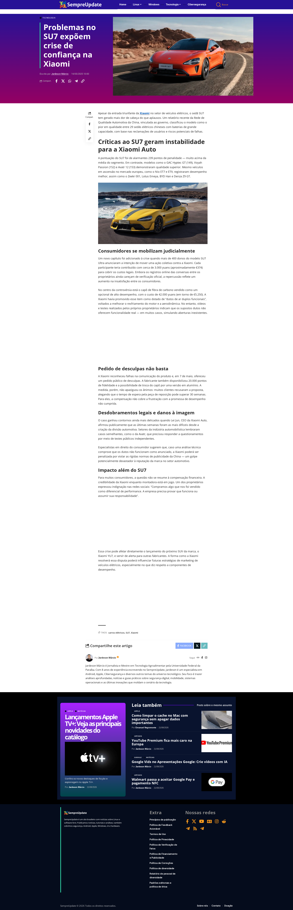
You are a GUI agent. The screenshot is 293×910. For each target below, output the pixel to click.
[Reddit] (224, 821)
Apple (70, 711)
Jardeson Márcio (60, 74)
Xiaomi (145, 113)
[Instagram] (206, 657)
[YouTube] (201, 821)
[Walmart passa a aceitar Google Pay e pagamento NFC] (216, 782)
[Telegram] (188, 828)
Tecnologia (49, 18)
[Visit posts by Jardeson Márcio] (89, 658)
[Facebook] (202, 657)
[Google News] (209, 821)
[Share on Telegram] (76, 81)
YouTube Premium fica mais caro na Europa (162, 742)
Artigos (138, 736)
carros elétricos (116, 632)
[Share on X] (63, 81)
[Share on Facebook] (56, 81)
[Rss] (195, 828)
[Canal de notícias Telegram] (202, 828)
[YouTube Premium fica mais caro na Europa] (216, 743)
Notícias (82, 711)
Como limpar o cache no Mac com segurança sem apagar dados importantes (160, 719)
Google (138, 757)
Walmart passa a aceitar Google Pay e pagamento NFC (163, 781)
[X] (194, 821)
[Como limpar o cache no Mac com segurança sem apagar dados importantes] (216, 720)
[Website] (198, 657)
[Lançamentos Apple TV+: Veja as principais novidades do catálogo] (93, 758)
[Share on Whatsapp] (70, 81)
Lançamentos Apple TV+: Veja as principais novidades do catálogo (93, 726)
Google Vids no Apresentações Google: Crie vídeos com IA (179, 761)
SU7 (128, 632)
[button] (218, 5)
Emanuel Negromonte (146, 727)
